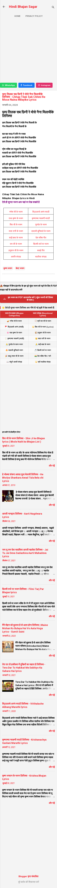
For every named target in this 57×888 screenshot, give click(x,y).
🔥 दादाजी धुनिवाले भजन (14, 350)
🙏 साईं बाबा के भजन (42, 344)
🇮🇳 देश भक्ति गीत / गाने (42, 356)
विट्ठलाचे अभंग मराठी (40, 212)
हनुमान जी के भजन (16, 250)
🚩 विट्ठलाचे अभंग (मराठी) (14, 327)
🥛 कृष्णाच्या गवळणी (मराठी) (14, 338)
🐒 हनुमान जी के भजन (43, 332)
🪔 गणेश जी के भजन (14, 321)
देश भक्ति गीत (41, 237)
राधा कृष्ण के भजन (16, 218)
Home (17, 16)
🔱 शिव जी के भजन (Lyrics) (43, 327)
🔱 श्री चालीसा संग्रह (42, 362)
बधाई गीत (41, 250)
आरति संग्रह (16, 256)
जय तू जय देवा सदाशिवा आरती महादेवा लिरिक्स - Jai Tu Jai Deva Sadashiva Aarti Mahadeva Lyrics (25, 553)
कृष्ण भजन (7, 268)
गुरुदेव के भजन (41, 224)
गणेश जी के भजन (16, 212)
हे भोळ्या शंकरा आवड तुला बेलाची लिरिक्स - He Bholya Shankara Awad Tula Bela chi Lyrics (22, 477)
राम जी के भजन (16, 244)
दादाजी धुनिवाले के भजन (40, 231)
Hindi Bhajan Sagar (23, 7)
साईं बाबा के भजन (16, 237)
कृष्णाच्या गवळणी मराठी (41, 218)
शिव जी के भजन (16, 224)
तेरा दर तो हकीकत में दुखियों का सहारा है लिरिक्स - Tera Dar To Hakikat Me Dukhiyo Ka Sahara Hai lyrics (23, 667)
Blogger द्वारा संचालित (28, 876)
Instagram (45, 85)
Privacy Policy (34, 16)
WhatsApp (10, 85)
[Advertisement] (28, 51)
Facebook (27, 85)
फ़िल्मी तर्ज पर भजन (41, 244)
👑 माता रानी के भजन (42, 338)
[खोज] (53, 7)
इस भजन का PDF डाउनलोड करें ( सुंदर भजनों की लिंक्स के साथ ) (30, 298)
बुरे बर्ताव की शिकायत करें (28, 881)
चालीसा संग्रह (40, 256)
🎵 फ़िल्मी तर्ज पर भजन (42, 350)
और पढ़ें (52, 465)
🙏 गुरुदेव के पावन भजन (14, 344)
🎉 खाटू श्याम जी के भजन (14, 356)
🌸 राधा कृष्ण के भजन (14, 332)
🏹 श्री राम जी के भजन (42, 321)
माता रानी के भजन (16, 231)
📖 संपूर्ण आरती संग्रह (14, 362)
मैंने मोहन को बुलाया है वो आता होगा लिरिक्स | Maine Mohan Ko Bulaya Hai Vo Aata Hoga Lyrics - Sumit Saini (25, 628)
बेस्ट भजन (20, 268)
